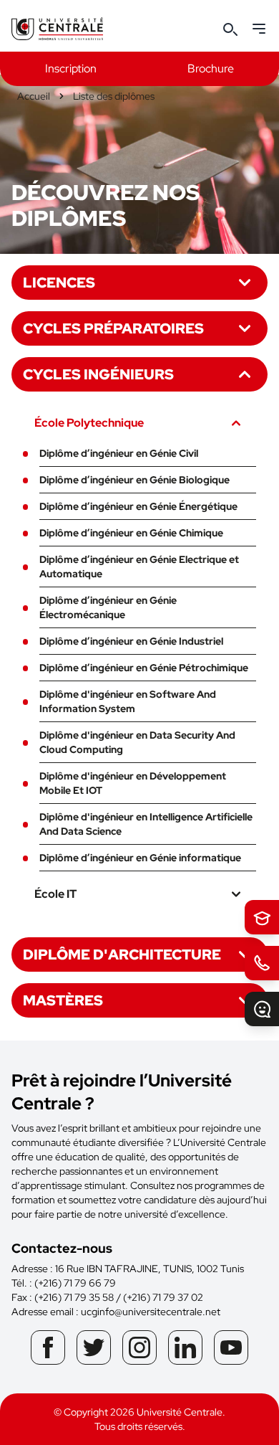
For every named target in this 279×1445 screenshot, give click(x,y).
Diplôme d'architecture (122, 954)
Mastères (63, 1000)
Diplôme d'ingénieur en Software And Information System (127, 701)
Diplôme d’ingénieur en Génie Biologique (134, 479)
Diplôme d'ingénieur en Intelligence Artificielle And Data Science (146, 824)
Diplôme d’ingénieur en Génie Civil (118, 453)
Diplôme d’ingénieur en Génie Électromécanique (108, 607)
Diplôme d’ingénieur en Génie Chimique (131, 532)
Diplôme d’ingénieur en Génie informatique (140, 857)
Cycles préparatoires (113, 328)
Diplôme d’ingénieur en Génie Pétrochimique (143, 667)
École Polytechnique (89, 422)
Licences (59, 282)
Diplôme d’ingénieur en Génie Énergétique (138, 506)
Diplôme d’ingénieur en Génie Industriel (131, 641)
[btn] (262, 917)
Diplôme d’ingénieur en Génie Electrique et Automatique (139, 566)
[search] (230, 28)
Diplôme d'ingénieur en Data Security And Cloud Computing (137, 742)
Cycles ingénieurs (98, 374)
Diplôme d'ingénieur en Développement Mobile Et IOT (132, 783)
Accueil (33, 96)
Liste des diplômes (114, 96)
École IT (55, 893)
